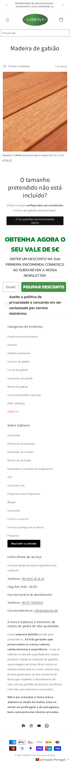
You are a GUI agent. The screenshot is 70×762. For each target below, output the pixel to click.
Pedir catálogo (16, 403)
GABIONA (26, 755)
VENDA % (12, 411)
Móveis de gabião (17, 386)
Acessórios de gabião (20, 378)
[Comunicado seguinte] (63, 5)
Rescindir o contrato (24, 543)
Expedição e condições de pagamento (30, 468)
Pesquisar (13, 535)
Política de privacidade (21, 443)
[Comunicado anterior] (7, 5)
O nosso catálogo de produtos (25, 527)
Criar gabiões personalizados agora (35, 220)
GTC (9, 477)
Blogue (11, 502)
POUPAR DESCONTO (43, 287)
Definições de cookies (20, 452)
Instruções (13, 510)
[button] (7, 20)
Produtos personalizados (22, 336)
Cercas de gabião (17, 369)
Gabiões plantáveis (18, 353)
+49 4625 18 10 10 (32, 579)
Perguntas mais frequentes (23, 493)
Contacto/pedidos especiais (24, 395)
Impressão (13, 435)
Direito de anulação (19, 460)
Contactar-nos (16, 485)
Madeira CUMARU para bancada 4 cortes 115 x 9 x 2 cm (33, 155)
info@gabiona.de (46, 610)
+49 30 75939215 (32, 602)
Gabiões (12, 344)
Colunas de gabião (18, 361)
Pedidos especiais (18, 519)
